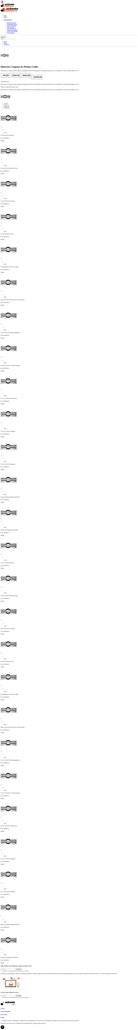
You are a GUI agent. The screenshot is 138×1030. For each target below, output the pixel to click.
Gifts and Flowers (11, 28)
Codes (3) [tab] (6, 105)
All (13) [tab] (6, 103)
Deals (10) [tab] (6, 106)
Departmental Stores (12, 24)
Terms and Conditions (6, 1011)
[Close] (1, 13)
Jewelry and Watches (12, 31)
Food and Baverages (12, 30)
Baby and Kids (11, 27)
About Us (3, 1008)
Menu (2, 37)
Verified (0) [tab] (7, 108)
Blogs (5, 15)
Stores (5, 17)
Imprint (2, 1017)
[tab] (5, 75)
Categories (6, 44)
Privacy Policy (4, 1014)
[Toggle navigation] (2, 2)
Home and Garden (11, 25)
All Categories (10, 33)
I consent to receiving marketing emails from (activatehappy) (16, 971)
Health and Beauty (11, 22)
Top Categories (7, 20)
